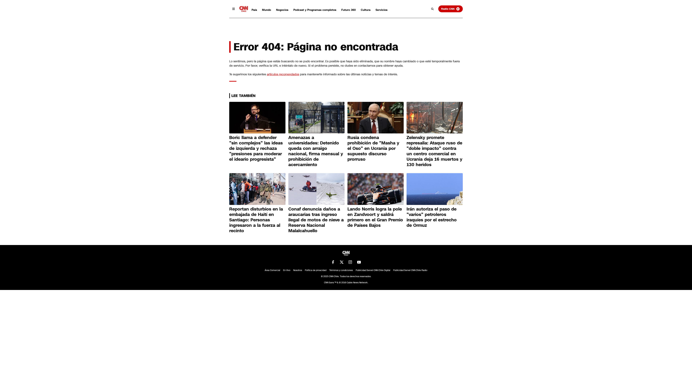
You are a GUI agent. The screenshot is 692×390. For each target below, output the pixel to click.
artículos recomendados (283, 74)
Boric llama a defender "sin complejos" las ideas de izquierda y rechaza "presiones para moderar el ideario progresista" (256, 148)
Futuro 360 (348, 10)
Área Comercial (272, 270)
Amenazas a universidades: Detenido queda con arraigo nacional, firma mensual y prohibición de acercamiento (315, 151)
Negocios (282, 10)
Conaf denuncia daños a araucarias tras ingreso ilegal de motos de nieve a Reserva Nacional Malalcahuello (316, 220)
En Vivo (286, 270)
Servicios (381, 10)
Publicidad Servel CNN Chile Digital (373, 270)
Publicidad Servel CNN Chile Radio (410, 270)
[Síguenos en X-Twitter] (342, 262)
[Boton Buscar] (432, 9)
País (254, 10)
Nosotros (297, 270)
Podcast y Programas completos (314, 10)
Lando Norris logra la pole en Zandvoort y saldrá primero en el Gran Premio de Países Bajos (375, 217)
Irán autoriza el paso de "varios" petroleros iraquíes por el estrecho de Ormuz (432, 217)
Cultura (366, 10)
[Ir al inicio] (243, 9)
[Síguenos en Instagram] (350, 262)
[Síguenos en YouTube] (359, 262)
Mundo (266, 10)
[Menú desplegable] (233, 9)
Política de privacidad (315, 270)
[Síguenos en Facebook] (333, 262)
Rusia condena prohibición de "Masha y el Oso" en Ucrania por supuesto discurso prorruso (373, 148)
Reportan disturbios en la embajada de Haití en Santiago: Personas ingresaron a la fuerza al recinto (256, 220)
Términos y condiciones (341, 270)
